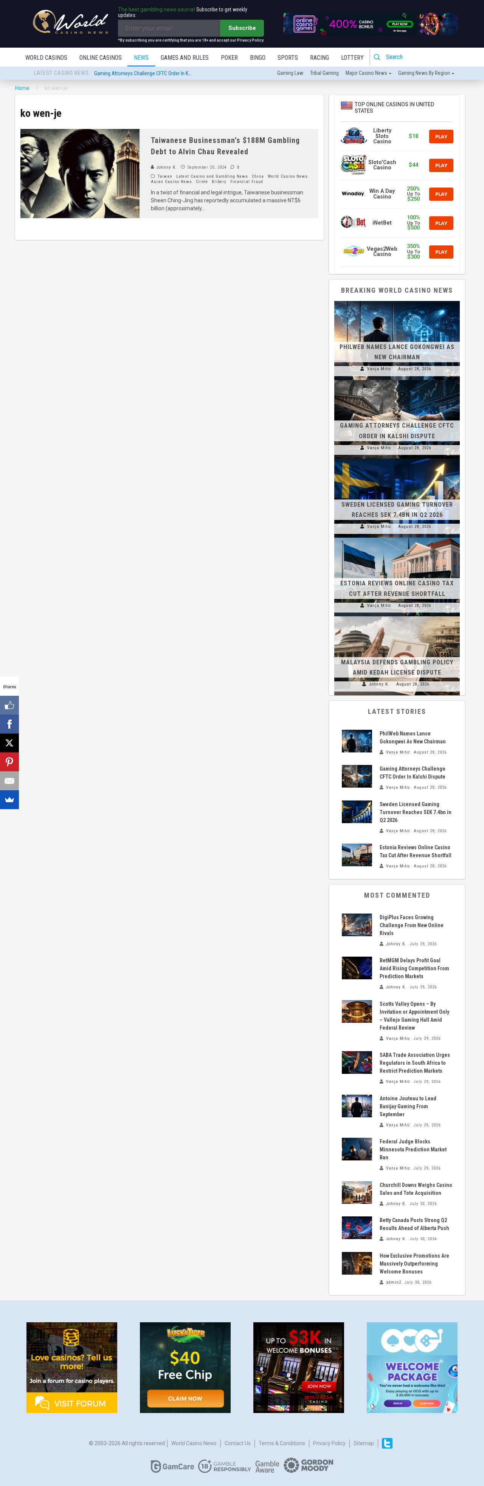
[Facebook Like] (9, 705)
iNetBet (382, 223)
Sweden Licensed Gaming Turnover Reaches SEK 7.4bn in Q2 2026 (415, 812)
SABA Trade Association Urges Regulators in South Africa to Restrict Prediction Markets (415, 1063)
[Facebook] (9, 724)
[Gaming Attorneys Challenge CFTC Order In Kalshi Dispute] (397, 380)
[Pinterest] (9, 761)
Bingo (257, 57)
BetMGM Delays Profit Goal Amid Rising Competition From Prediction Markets (414, 968)
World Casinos (46, 57)
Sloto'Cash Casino (382, 165)
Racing (319, 57)
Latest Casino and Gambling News (212, 176)
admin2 (393, 1282)
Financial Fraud (246, 181)
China (258, 176)
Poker (229, 57)
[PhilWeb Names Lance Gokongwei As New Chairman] (397, 301)
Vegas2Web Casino (382, 251)
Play (441, 136)
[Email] (9, 780)
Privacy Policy (329, 1443)
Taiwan (165, 176)
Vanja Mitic (379, 368)
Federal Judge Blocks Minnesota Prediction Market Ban (413, 1149)
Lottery (352, 57)
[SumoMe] (9, 799)
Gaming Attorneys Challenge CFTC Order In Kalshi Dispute (155, 73)
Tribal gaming (324, 73)
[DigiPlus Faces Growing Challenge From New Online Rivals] (357, 925)
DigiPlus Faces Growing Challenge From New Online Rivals (412, 925)
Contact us (238, 1443)
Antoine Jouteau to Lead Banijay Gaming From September (408, 1106)
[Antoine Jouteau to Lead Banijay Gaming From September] (357, 1106)
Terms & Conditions (282, 1443)
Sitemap (364, 1443)
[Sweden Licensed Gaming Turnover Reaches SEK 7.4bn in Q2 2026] (397, 459)
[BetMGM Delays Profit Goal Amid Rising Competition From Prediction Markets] (357, 968)
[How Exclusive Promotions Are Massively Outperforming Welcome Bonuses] (357, 1263)
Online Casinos (100, 57)
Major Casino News (366, 73)
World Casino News (288, 176)
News (141, 57)
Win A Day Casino (382, 194)
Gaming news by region (424, 73)
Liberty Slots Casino (382, 136)
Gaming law (290, 73)
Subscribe (242, 28)
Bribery (219, 181)
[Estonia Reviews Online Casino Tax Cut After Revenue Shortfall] (397, 538)
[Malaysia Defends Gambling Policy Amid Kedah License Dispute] (397, 616)
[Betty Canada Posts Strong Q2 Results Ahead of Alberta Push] (357, 1227)
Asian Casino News (171, 181)
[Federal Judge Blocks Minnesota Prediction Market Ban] (357, 1149)
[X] (9, 743)
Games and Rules (185, 57)
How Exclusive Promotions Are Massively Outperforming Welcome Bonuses (414, 1264)
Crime (202, 181)
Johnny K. (166, 167)
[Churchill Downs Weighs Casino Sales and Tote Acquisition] (357, 1192)
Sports (288, 57)
